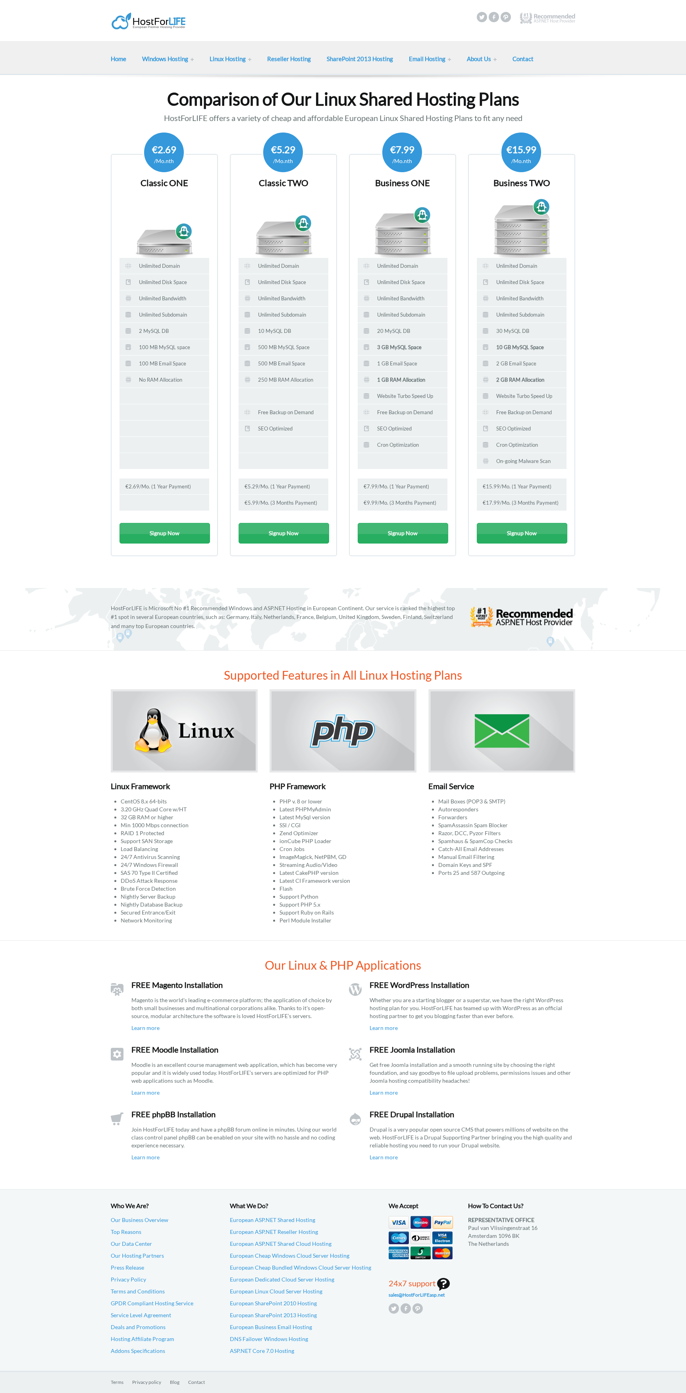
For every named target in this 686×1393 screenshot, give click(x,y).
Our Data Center (131, 1243)
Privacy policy (146, 1382)
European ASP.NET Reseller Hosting (274, 1231)
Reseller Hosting (289, 58)
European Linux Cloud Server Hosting (276, 1291)
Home (118, 58)
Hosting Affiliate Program (142, 1338)
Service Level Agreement (141, 1315)
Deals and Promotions (138, 1327)
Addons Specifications (138, 1350)
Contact (523, 58)
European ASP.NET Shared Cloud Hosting (280, 1243)
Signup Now (164, 533)
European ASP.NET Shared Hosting (272, 1219)
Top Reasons (126, 1231)
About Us (479, 58)
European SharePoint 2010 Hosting (273, 1303)
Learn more (145, 1027)
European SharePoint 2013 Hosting (273, 1315)
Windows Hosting (165, 58)
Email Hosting (427, 58)
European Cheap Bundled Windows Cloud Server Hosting (300, 1267)
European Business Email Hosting (271, 1327)
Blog (174, 1382)
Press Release (127, 1267)
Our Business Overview (139, 1219)
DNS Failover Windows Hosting (269, 1338)
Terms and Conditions (138, 1291)
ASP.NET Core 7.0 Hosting (262, 1350)
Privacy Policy (128, 1279)
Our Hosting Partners (137, 1255)
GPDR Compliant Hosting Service (152, 1303)
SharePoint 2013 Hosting (360, 58)
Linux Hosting (228, 58)
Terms (117, 1382)
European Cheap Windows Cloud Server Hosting (289, 1255)
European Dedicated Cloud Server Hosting (282, 1279)
